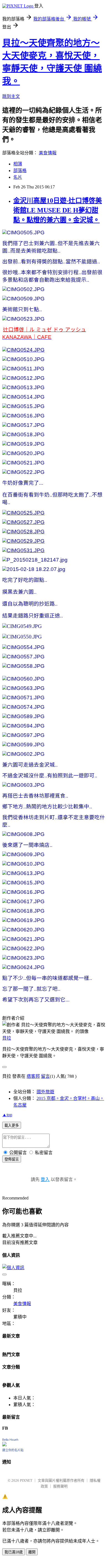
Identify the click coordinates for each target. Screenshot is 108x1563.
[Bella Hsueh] (4, 1444)
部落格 (20, 170)
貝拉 (6, 1038)
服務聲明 (60, 1486)
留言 (45, 1076)
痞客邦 (33, 1076)
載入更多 (11, 1125)
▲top (7, 1114)
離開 (31, 1552)
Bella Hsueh (10, 1439)
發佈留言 (11, 1159)
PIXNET (26, 1480)
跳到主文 (11, 96)
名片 (17, 177)
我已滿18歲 (13, 1552)
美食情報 (47, 152)
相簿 (17, 164)
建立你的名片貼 (13, 1450)
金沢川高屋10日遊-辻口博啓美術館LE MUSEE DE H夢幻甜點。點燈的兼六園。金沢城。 (57, 210)
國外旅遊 (45, 1091)
